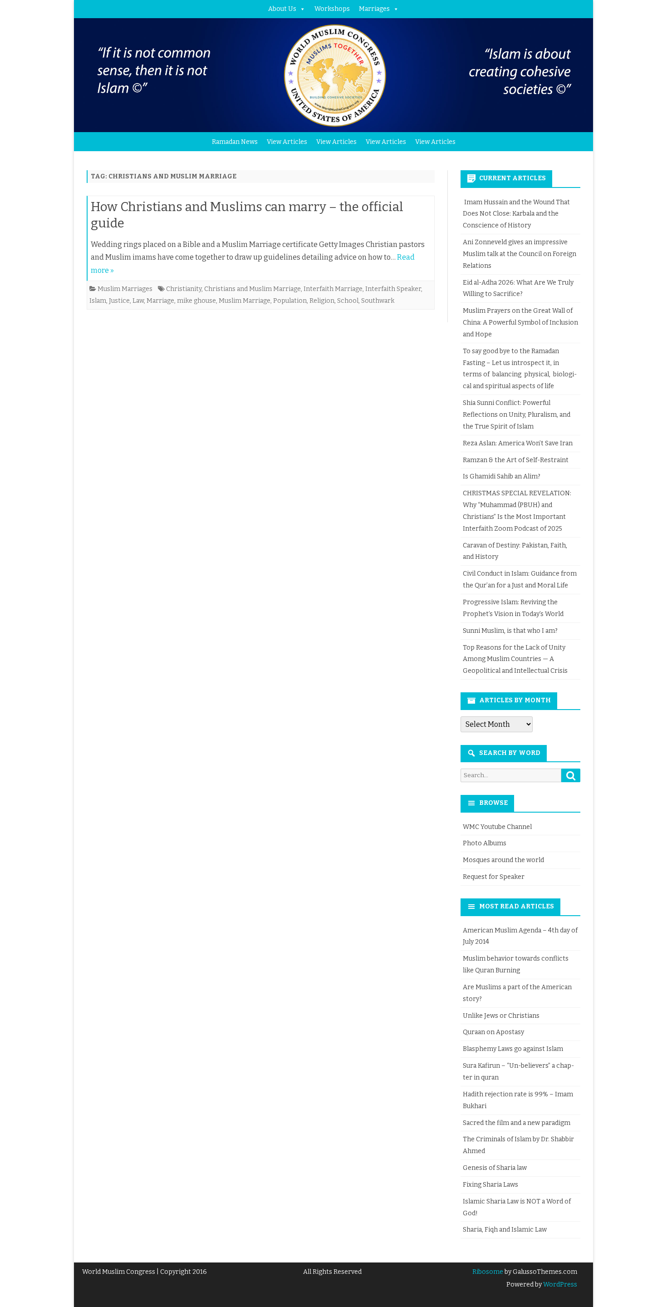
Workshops (332, 9)
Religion (321, 301)
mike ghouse (196, 301)
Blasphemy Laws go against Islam (513, 1049)
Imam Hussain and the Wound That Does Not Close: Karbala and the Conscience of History (516, 214)
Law (138, 301)
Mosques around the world (503, 860)
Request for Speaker (494, 877)
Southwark (377, 301)
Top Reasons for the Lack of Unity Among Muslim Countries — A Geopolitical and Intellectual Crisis (515, 659)
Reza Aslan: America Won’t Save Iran (518, 443)
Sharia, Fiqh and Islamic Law (505, 1229)
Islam (97, 301)
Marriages (374, 9)
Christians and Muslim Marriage (252, 289)
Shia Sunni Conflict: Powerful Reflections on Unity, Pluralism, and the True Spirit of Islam (516, 414)
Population (290, 301)
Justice (119, 301)
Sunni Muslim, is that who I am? (510, 631)
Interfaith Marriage (333, 289)
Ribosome (487, 1272)
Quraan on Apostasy (493, 1032)
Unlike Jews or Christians (501, 1016)
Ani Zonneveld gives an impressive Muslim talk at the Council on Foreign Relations (519, 254)
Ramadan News (235, 142)
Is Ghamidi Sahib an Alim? (501, 476)
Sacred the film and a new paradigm (516, 1123)
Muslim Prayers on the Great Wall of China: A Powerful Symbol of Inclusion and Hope (520, 322)
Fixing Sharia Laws (490, 1185)
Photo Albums (484, 843)
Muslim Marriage (244, 301)
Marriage (160, 301)
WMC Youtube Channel (497, 827)
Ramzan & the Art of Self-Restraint (516, 460)
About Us (282, 9)
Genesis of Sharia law (495, 1168)
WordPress (559, 1284)
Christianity (183, 289)
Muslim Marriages (125, 289)
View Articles (287, 142)
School (347, 301)
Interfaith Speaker (393, 289)
